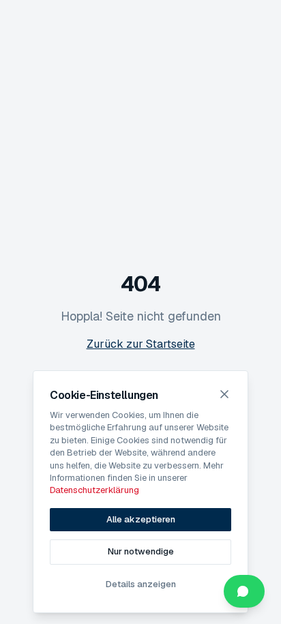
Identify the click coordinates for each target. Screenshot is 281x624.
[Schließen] (224, 394)
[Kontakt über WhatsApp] (244, 591)
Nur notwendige (141, 551)
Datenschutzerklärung (94, 490)
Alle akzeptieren (140, 519)
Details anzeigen (141, 584)
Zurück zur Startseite (141, 344)
